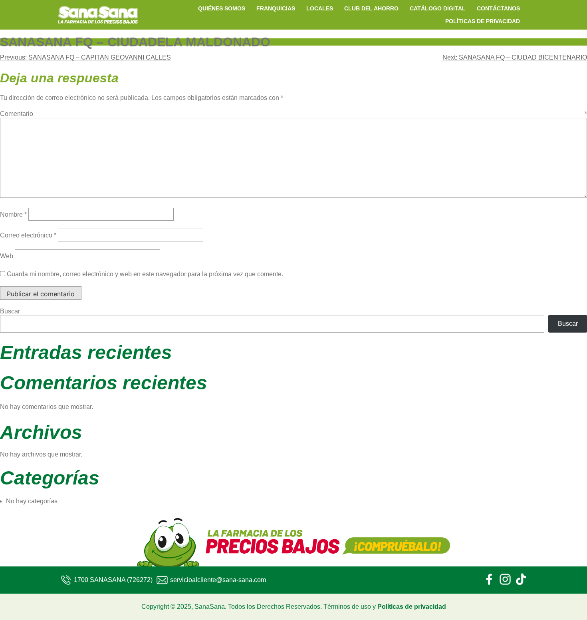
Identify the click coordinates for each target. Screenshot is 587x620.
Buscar (10, 311)
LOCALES (319, 8)
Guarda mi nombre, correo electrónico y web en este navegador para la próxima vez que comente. (145, 274)
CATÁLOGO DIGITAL (438, 8)
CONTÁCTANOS (498, 8)
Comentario (293, 113)
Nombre (13, 214)
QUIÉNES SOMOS (221, 8)
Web (6, 256)
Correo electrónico (28, 235)
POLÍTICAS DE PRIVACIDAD (482, 21)
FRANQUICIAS (275, 8)
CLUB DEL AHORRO (371, 8)
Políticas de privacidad (411, 606)
